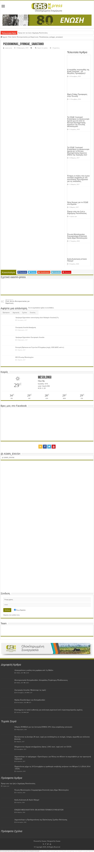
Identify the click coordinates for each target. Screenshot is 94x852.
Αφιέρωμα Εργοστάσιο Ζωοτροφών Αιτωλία (29, 337)
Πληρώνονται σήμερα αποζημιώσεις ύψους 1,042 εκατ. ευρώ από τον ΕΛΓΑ (42, 747)
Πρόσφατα (6, 312)
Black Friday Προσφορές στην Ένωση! (77, 95)
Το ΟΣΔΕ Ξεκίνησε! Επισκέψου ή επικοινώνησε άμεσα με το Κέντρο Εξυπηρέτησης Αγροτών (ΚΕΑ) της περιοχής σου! (78, 151)
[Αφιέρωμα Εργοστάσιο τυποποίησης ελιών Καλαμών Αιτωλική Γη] (8, 320)
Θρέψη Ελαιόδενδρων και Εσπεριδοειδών (29, 700)
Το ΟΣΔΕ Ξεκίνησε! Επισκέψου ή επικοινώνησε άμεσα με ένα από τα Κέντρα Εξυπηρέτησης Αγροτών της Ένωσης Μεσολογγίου (78, 121)
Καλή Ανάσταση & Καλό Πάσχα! (77, 260)
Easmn (44, 841)
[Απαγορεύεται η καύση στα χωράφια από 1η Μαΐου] (7, 673)
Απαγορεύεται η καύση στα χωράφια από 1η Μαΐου (33, 670)
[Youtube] (54, 447)
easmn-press (8, 48)
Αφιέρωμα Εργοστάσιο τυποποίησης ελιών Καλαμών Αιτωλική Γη (37, 317)
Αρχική (4, 37)
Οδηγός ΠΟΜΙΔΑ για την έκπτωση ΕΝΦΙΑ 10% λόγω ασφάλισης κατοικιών (43, 727)
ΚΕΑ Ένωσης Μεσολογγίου (24, 357)
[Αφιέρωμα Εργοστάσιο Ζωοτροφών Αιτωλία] (8, 340)
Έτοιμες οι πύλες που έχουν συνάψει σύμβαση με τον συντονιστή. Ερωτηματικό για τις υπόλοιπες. (78, 178)
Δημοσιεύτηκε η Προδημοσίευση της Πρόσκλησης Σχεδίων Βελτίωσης (40, 820)
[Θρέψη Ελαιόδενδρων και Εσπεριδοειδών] (7, 703)
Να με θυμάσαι (21, 610)
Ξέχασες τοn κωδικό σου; (11, 615)
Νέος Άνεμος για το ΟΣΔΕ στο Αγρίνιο (77, 203)
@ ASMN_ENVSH (10, 453)
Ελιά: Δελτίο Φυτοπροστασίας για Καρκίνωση (23, 37)
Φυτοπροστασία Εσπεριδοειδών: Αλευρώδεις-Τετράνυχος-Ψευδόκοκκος (41, 680)
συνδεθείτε (50, 308)
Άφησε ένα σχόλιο (42, 48)
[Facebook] (45, 447)
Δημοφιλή (16, 312)
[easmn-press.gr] (47, 7)
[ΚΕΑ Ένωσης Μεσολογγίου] (8, 360)
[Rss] (40, 447)
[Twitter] (49, 447)
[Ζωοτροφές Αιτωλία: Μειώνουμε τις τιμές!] (7, 693)
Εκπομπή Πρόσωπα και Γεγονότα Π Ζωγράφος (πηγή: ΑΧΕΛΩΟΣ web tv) (39, 347)
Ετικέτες (32, 312)
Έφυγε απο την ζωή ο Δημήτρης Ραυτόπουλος (33, 33)
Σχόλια (24, 312)
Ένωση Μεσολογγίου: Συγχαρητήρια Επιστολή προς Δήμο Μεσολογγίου (77, 236)
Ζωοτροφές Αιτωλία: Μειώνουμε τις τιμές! (30, 690)
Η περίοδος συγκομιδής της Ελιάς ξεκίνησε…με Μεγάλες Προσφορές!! (78, 71)
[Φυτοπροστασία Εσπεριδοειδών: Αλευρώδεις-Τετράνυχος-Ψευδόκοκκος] (7, 683)
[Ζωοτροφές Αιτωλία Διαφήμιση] (8, 330)
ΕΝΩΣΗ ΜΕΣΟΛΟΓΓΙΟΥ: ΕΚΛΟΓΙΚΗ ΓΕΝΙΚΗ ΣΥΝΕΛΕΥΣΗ (38, 810)
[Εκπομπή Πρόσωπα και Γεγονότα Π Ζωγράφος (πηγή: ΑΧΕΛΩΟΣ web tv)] (8, 350)
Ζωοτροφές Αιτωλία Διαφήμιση (25, 327)
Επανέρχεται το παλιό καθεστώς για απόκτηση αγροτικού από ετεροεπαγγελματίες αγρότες (48, 710)
